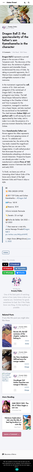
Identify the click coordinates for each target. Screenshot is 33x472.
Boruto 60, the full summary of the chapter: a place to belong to (20, 335)
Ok (17, 469)
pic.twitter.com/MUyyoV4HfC (17, 234)
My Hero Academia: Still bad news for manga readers (20, 359)
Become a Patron (10, 454)
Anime (5, 252)
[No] (31, 466)
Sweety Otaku (12, 27)
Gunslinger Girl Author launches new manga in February (21, 382)
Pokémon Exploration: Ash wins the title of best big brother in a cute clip (13, 421)
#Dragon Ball (22, 198)
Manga (27, 367)
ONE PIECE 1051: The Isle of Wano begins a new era (20, 405)
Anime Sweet (12, 2)
